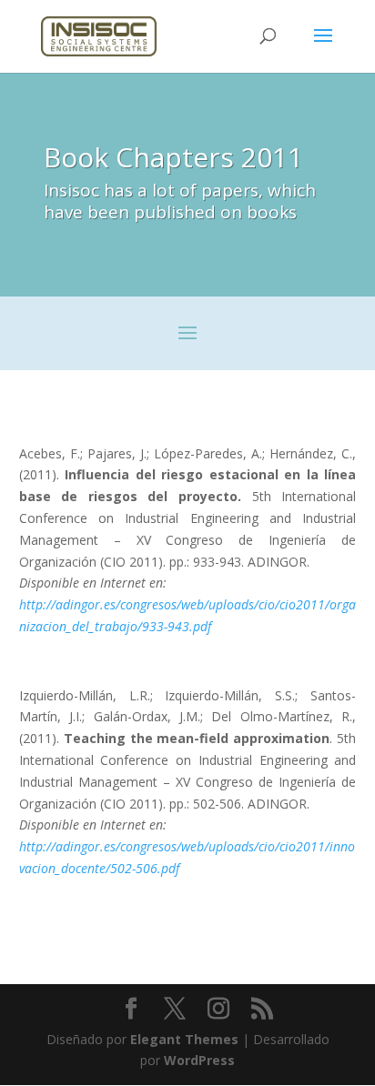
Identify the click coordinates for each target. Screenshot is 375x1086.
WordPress (199, 1060)
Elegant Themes (184, 1039)
